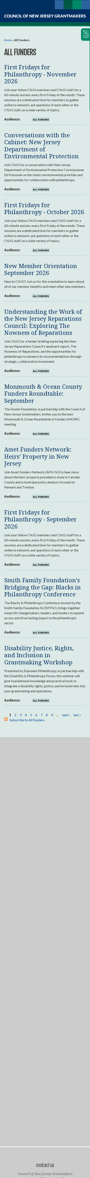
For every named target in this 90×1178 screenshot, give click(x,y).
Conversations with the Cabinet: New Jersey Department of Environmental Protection (41, 145)
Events (76, 4)
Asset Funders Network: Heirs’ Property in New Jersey (37, 456)
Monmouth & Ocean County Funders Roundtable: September (43, 393)
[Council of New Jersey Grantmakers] (45, 16)
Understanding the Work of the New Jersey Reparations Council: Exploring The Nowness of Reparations (43, 322)
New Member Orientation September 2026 (40, 269)
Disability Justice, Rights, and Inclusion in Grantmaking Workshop (39, 655)
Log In (59, 4)
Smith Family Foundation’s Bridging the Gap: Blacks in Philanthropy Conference (42, 587)
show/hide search (85, 4)
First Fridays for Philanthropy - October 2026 (44, 208)
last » (77, 715)
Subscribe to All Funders (27, 720)
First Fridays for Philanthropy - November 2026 (40, 74)
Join (68, 4)
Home (8, 40)
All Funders (41, 119)
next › (66, 715)
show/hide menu (50, 4)
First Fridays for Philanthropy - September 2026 (40, 519)
